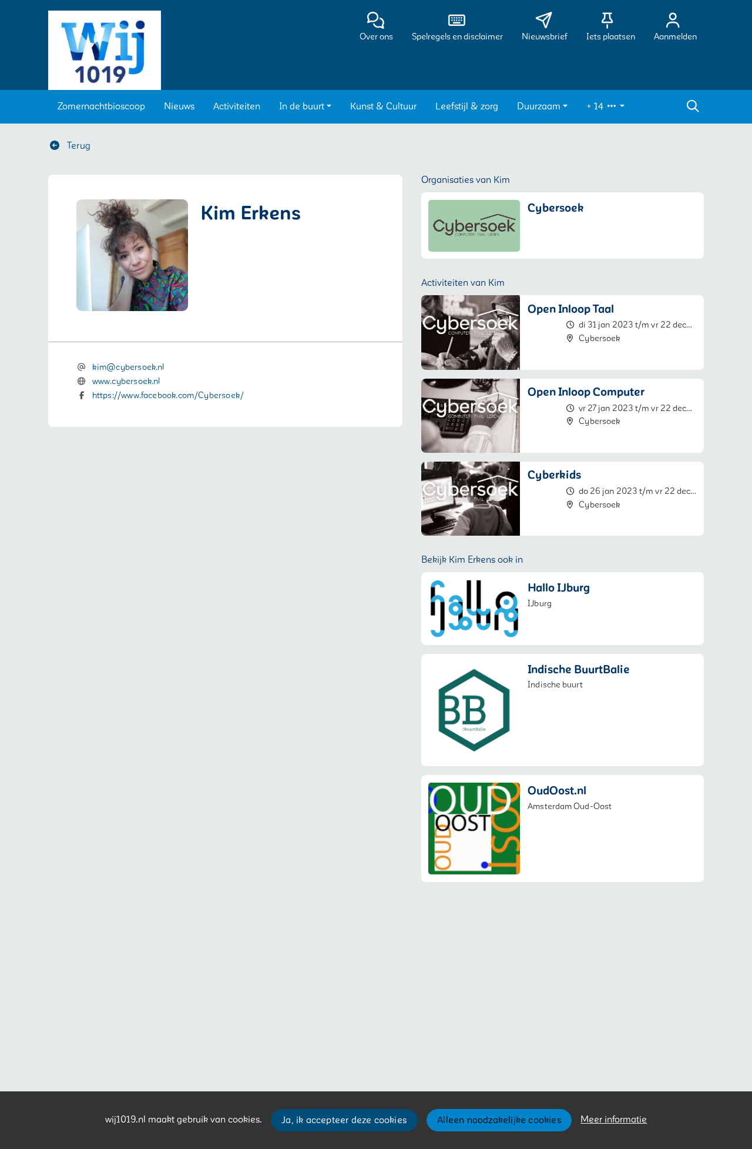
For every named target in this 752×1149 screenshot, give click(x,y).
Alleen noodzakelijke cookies (499, 1120)
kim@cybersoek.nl (128, 367)
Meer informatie (613, 1119)
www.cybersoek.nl (126, 381)
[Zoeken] (693, 106)
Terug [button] (77, 146)
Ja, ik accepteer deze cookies (344, 1120)
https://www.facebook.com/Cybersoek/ (168, 395)
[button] (101, 106)
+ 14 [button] (596, 106)
